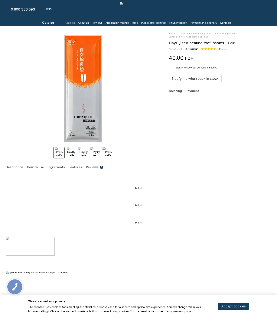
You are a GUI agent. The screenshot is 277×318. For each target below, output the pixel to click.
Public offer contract (153, 22)
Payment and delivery (203, 22)
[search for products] (238, 22)
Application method (117, 22)
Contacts (225, 22)
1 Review (222, 49)
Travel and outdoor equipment (114, 252)
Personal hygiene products (112, 248)
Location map (238, 264)
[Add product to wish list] (269, 58)
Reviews (97, 22)
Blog (135, 22)
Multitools (101, 257)
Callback (191, 264)
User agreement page (177, 311)
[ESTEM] (30, 245)
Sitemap (146, 290)
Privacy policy (178, 22)
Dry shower (103, 243)
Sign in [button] (179, 67)
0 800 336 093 (23, 9)
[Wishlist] (249, 9)
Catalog (70, 22)
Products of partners (108, 262)
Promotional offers (107, 266)
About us (83, 22)
